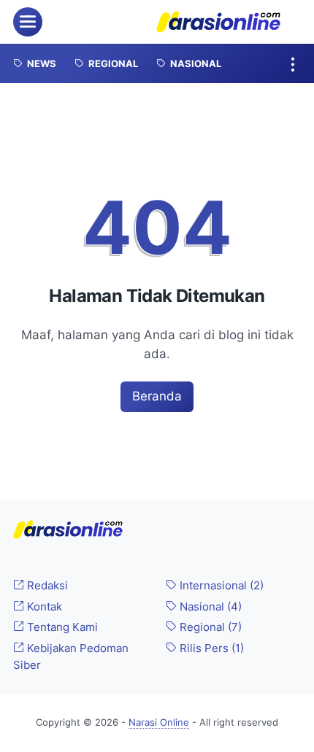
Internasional (220, 585)
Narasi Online (159, 722)
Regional (209, 627)
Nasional (209, 606)
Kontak (43, 606)
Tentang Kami (61, 627)
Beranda (157, 396)
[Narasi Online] (218, 21)
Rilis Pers (210, 648)
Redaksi (46, 585)
